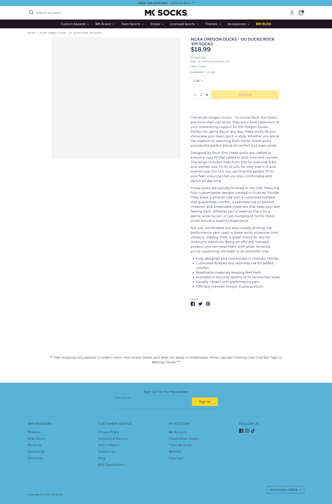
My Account (178, 432)
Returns (34, 432)
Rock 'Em (200, 57)
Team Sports (131, 24)
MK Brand (103, 24)
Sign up (205, 401)
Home (31, 32)
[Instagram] (247, 431)
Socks (201, 66)
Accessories (237, 24)
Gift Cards (35, 458)
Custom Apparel (73, 24)
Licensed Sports (183, 24)
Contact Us (36, 451)
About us (34, 445)
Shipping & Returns (113, 438)
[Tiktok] (253, 431)
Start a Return (109, 445)
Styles (155, 24)
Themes (211, 24)
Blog (101, 458)
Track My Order (180, 445)
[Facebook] (241, 431)
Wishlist (175, 451)
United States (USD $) (283, 489)
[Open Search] (31, 12)
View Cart (176, 458)
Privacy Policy (108, 432)
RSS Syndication (111, 465)
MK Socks (56, 494)
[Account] (291, 12)
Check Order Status (184, 438)
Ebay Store (36, 438)
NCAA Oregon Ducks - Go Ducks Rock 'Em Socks (71, 32)
